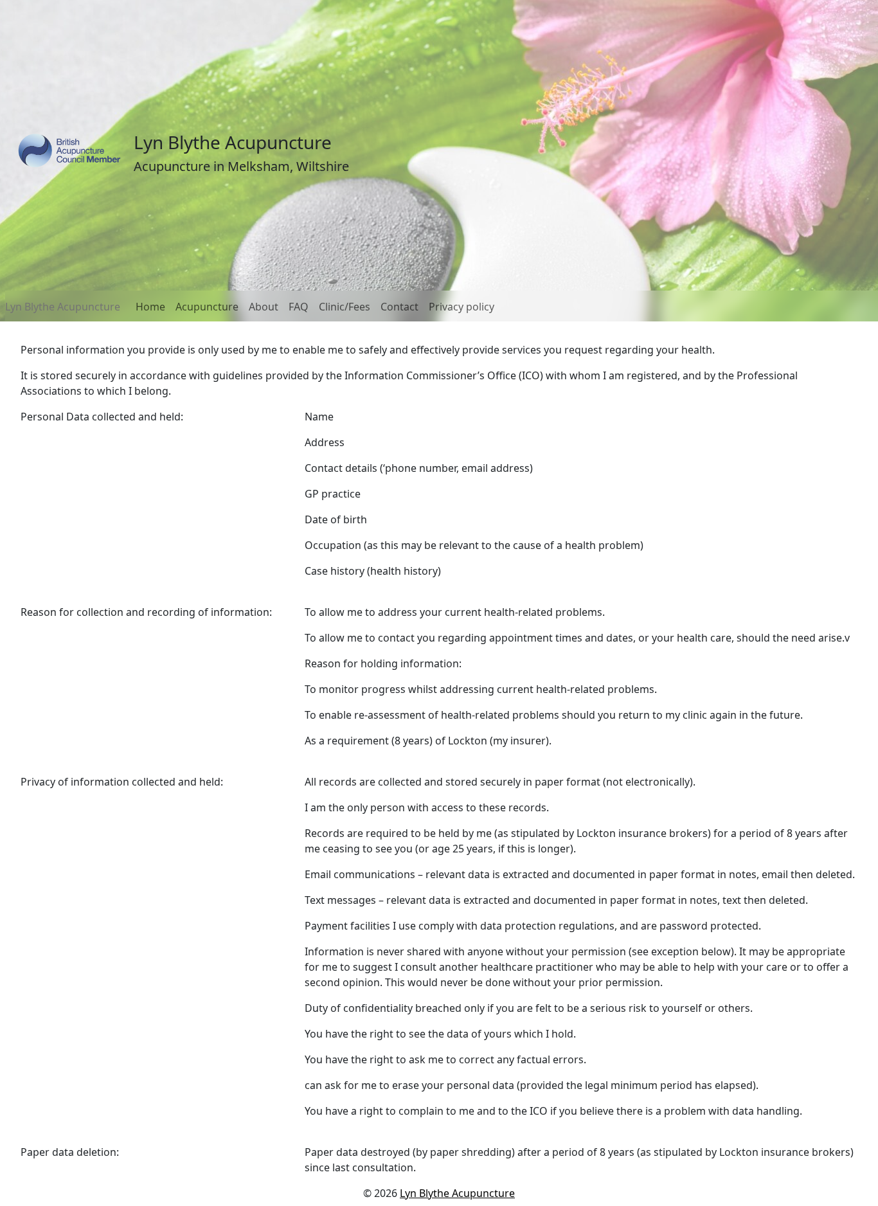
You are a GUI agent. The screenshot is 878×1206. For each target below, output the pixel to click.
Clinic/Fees (344, 307)
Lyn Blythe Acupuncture (62, 307)
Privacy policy (461, 307)
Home (150, 307)
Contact (399, 307)
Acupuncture (206, 307)
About (263, 307)
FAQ (299, 307)
